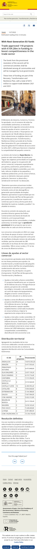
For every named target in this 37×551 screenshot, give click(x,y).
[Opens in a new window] (24, 25)
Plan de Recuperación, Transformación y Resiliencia (20, 18)
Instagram (16, 491)
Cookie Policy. (18, 542)
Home (5, 479)
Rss (16, 498)
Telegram (5, 498)
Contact (10, 479)
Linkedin (11, 498)
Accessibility (27, 479)
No (22, 461)
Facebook (10, 491)
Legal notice (18, 479)
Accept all (6, 547)
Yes (15, 461)
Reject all (15, 547)
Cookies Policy (7, 483)
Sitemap (15, 483)
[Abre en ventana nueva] (11, 521)
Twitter (4, 491)
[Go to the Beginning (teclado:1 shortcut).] (10, 4)
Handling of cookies (27, 547)
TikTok (22, 491)
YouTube (27, 491)
